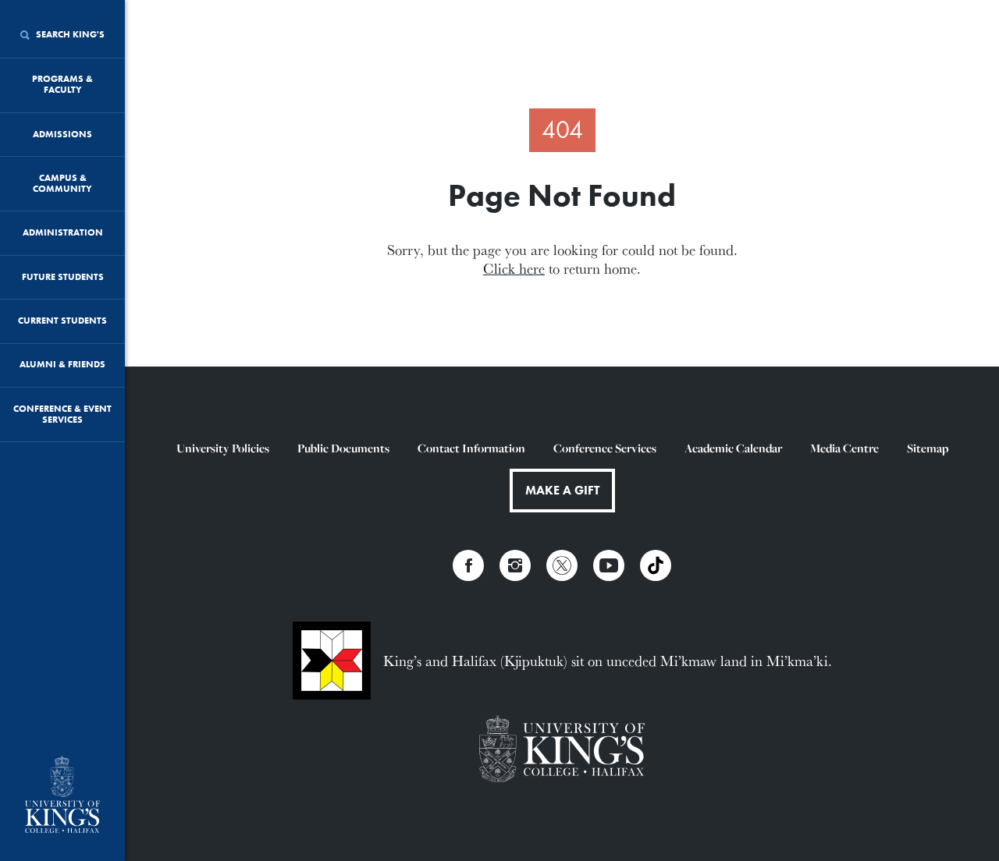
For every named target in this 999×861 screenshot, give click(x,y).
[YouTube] (608, 565)
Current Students (62, 320)
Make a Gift (562, 490)
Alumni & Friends (62, 364)
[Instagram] (515, 565)
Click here (514, 268)
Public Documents (343, 448)
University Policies (222, 448)
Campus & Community (62, 183)
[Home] (62, 796)
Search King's (69, 34)
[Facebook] (468, 565)
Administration (63, 232)
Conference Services (604, 448)
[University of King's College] (562, 750)
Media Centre (844, 448)
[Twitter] (562, 565)
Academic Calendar (733, 448)
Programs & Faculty (62, 84)
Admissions (62, 134)
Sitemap (927, 448)
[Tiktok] (655, 565)
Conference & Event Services (62, 414)
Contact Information (471, 448)
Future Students (63, 277)
